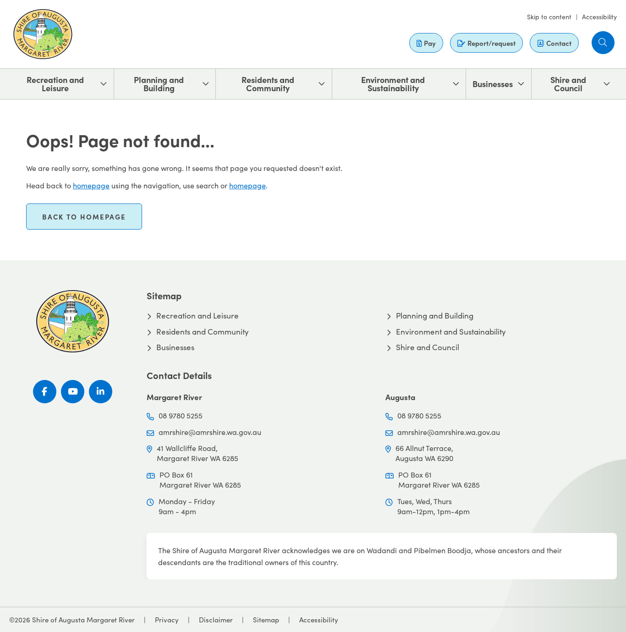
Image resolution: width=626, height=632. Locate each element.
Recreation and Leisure (55, 83)
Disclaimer (216, 619)
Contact (558, 43)
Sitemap (266, 619)
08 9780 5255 (181, 415)
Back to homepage (84, 216)
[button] (603, 42)
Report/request (491, 43)
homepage (91, 185)
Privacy (167, 619)
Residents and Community (268, 83)
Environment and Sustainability (393, 83)
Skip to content (549, 16)
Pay (430, 43)
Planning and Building (159, 83)
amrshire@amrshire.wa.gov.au (210, 432)
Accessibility (599, 16)
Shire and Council (568, 83)
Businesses (492, 83)
